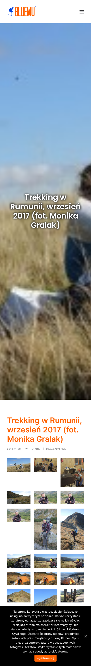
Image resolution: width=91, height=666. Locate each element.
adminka (60, 448)
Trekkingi (35, 448)
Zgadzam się (45, 658)
